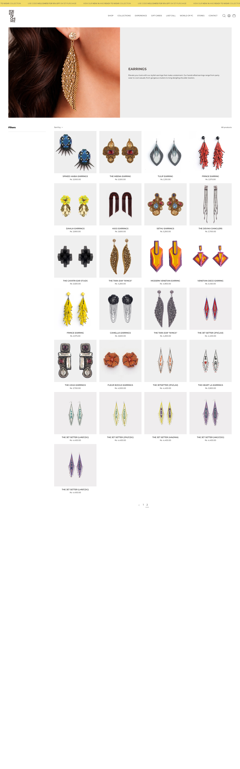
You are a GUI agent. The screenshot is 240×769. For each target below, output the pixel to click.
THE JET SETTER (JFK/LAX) (210, 333)
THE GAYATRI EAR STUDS (75, 281)
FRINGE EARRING (210, 176)
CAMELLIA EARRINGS (120, 333)
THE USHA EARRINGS (75, 385)
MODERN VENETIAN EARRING (165, 281)
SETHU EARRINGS (165, 228)
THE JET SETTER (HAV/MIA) (165, 437)
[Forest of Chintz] (11, 16)
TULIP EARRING (165, 176)
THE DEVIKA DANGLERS (210, 228)
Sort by (57, 127)
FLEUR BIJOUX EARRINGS (120, 385)
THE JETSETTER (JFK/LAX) (165, 385)
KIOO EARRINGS (120, 228)
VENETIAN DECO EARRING (210, 281)
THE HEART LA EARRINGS (210, 385)
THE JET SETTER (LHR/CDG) (75, 437)
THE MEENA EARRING (120, 176)
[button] (224, 16)
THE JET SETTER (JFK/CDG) (120, 437)
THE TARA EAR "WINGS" (120, 281)
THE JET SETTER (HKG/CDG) (210, 437)
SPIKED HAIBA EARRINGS (75, 176)
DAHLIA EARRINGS (75, 228)
